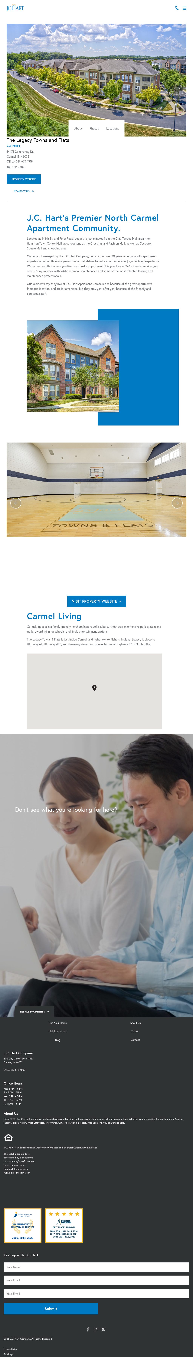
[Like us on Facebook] (88, 1329)
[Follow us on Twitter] (103, 1329)
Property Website (24, 179)
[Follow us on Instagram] (95, 1329)
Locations (112, 128)
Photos (94, 128)
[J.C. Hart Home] (15, 7)
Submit (51, 1308)
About (78, 128)
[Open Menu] (184, 8)
